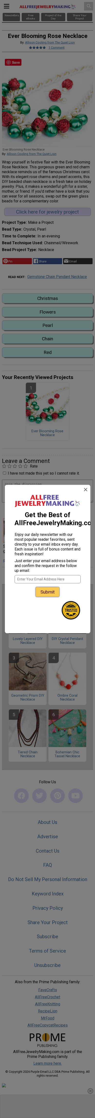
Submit (47, 592)
